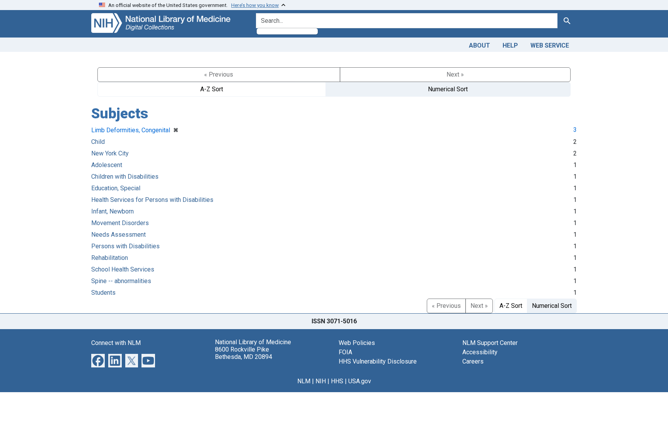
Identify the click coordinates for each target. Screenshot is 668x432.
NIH (320, 381)
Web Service (549, 45)
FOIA (345, 352)
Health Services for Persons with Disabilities (152, 199)
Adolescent (106, 165)
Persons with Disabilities (125, 246)
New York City (110, 153)
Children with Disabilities (124, 176)
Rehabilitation (109, 257)
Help (510, 45)
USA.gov (359, 381)
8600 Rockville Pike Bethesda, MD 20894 (243, 353)
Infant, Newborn (112, 211)
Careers (473, 361)
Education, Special (115, 188)
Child (98, 141)
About (479, 45)
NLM (303, 381)
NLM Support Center (490, 343)
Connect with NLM (116, 343)
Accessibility (480, 352)
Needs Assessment (118, 234)
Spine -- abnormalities (121, 281)
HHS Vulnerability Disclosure (378, 361)
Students (103, 292)
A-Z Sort (211, 89)
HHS (337, 381)
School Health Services (122, 269)
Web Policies (357, 343)
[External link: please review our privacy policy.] (98, 360)
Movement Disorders (120, 223)
